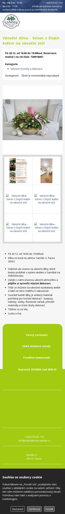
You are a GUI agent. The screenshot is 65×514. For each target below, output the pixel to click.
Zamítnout (34, 509)
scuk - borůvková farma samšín (32, 422)
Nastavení (17, 509)
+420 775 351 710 (54, 2)
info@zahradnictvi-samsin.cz (47, 6)
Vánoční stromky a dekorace (26, 68)
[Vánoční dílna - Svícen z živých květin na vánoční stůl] (32, 120)
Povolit (49, 509)
